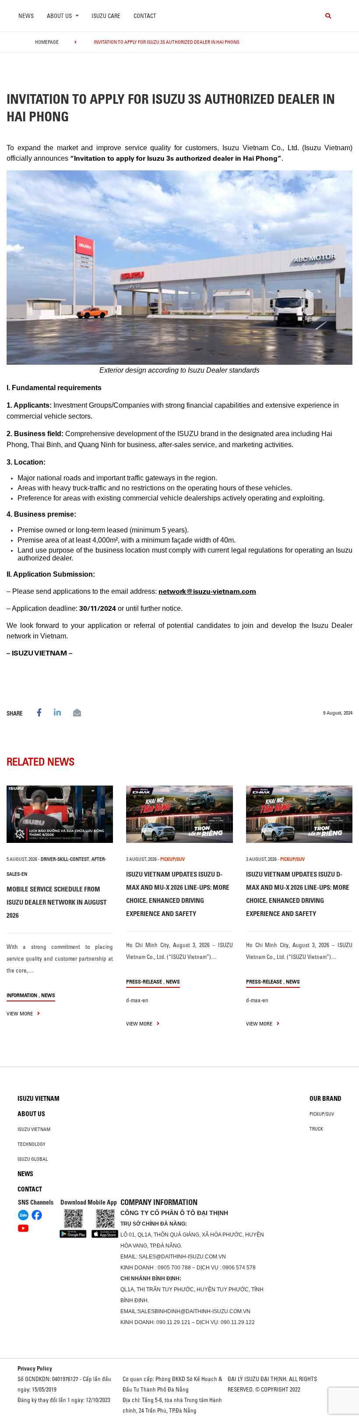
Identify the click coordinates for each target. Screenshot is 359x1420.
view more (20, 1013)
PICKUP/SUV (172, 859)
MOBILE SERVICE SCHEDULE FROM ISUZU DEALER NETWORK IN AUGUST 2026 (57, 902)
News (26, 15)
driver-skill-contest (65, 859)
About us (31, 1114)
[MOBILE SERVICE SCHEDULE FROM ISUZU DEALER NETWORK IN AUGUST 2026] (60, 814)
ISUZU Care (106, 15)
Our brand (325, 1099)
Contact (145, 15)
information (22, 995)
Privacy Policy (35, 1368)
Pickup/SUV (322, 1114)
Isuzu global (33, 1159)
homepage (47, 42)
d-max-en (137, 1000)
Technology (32, 1144)
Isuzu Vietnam (39, 1099)
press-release (144, 981)
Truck (316, 1129)
